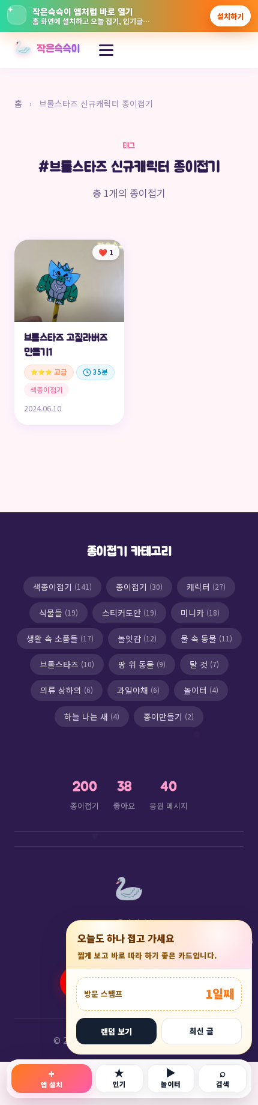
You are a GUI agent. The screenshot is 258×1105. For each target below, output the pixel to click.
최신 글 (202, 1031)
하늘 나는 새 (91, 716)
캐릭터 (206, 587)
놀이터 (201, 690)
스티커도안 (129, 613)
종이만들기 (168, 716)
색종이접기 (62, 587)
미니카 (200, 613)
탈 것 (204, 664)
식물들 (58, 613)
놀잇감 (137, 638)
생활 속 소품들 (60, 638)
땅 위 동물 (142, 664)
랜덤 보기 (116, 1031)
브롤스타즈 (67, 664)
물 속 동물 (206, 638)
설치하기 (230, 16)
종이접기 (139, 587)
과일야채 (138, 690)
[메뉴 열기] (106, 50)
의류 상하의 (66, 690)
